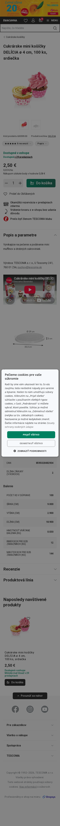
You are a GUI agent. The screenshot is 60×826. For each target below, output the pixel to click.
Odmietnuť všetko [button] (31, 443)
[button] (30, 450)
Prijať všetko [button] (31, 434)
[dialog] (30, 413)
